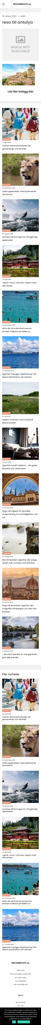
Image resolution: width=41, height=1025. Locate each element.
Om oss (21, 1006)
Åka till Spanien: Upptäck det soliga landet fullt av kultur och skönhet (19, 561)
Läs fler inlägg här (20, 91)
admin (22, 16)
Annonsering (20, 1002)
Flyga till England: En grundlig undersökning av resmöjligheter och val (20, 514)
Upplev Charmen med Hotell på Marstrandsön (17, 421)
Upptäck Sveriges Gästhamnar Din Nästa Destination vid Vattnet (19, 376)
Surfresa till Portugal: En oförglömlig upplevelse (19, 238)
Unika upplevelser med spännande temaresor (19, 193)
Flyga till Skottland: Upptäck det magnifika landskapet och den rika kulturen (19, 608)
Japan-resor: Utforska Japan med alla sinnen (19, 284)
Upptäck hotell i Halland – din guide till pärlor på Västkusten (19, 467)
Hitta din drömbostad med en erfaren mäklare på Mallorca (17, 330)
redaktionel (6, 505)
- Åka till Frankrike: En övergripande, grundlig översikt (19, 656)
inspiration (6, 139)
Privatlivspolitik (23, 1022)
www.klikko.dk (22, 984)
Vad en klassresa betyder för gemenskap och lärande (16, 147)
